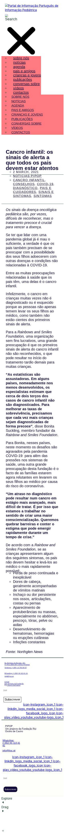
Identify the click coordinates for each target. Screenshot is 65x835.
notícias (19, 62)
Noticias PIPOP (27, 176)
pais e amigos (24, 71)
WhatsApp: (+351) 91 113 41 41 (16, 673)
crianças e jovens (27, 75)
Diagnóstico (25, 188)
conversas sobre (26, 84)
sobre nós (21, 58)
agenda (19, 67)
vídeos (18, 88)
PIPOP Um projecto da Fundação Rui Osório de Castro (14, 683)
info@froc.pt (9, 676)
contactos (21, 92)
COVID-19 (45, 184)
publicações (22, 79)
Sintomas (43, 196)
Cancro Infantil (29, 180)
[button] (21, 41)
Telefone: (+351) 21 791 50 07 (16, 667)
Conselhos (23, 184)
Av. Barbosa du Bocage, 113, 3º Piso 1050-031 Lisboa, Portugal (17, 663)
